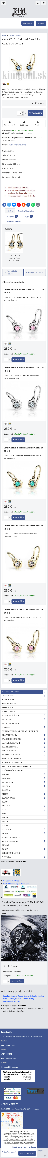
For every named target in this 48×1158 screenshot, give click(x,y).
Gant (4, 809)
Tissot (5, 794)
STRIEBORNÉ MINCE (11, 853)
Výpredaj (6, 857)
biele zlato (8, 699)
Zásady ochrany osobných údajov (24, 1147)
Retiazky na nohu (11, 723)
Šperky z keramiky (11, 758)
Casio (5, 802)
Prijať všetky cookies (27, 1153)
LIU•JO (5, 833)
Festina (6, 817)
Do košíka (36, 113)
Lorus (5, 849)
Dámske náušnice (10, 715)
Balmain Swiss (9, 782)
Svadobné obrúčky (11, 739)
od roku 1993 (22, 16)
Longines (6, 778)
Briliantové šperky (12, 754)
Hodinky (6, 774)
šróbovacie (7, 707)
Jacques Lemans (10, 841)
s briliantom (8, 711)
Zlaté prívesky (9, 735)
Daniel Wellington (11, 837)
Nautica (6, 825)
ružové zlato (9, 703)
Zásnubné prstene (11, 743)
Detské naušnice (10, 691)
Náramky (7, 727)
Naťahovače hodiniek (13, 770)
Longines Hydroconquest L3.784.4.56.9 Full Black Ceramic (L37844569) (23, 904)
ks (9, 360)
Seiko (4, 813)
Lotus (5, 821)
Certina (6, 786)
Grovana (6, 829)
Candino (6, 790)
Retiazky (6, 719)
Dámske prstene (10, 747)
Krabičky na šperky (12, 762)
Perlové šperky (10, 751)
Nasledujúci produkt (33, 272)
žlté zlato (7, 695)
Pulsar (5, 845)
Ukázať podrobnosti (9, 1152)
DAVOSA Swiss (8, 798)
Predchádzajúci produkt (12, 272)
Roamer (6, 806)
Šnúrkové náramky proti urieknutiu (20, 731)
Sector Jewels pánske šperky (16, 766)
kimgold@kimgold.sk (9, 1067)
